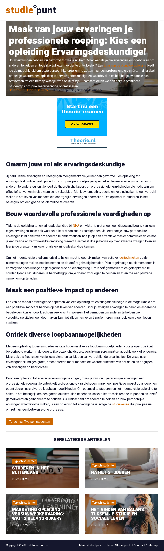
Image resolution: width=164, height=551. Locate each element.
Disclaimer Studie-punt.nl (117, 545)
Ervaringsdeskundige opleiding (125, 65)
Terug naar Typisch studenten (29, 421)
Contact (140, 545)
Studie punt (16, 90)
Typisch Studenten (38, 90)
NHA (76, 225)
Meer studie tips (89, 545)
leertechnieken (129, 257)
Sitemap (153, 545)
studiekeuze (120, 404)
